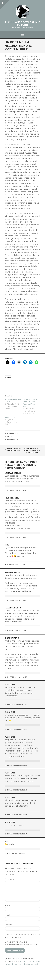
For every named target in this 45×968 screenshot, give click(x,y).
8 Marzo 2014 (12, 434)
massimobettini (13, 608)
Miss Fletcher (12, 498)
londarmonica (13, 473)
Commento (10, 879)
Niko (7, 545)
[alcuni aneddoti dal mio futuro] (22, 12)
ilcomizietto (12, 638)
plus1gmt (10, 685)
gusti (9, 436)
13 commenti (12, 439)
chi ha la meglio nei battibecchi (14, 449)
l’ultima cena (10, 417)
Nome (7, 905)
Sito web (9, 925)
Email (7, 915)
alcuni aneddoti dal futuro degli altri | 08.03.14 (30, 450)
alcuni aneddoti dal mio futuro (22, 23)
